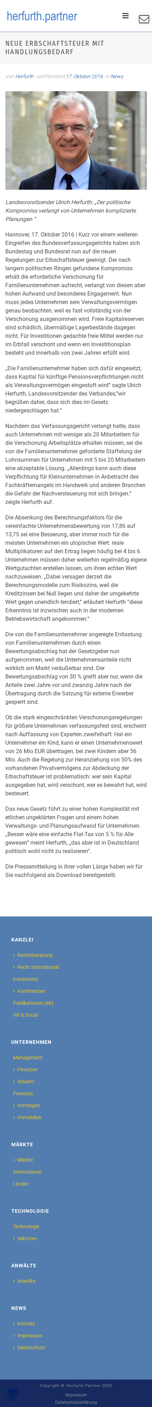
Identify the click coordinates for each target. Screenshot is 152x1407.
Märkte (25, 1160)
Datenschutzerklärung (76, 1402)
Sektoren (27, 1238)
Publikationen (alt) (33, 1003)
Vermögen (28, 1105)
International (27, 1172)
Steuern (25, 1081)
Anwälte (26, 1281)
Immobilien (29, 1117)
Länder (21, 1184)
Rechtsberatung (35, 955)
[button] (12, 1394)
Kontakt (26, 1323)
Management (27, 1057)
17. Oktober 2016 (84, 76)
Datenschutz (31, 1347)
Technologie (26, 1226)
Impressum (29, 1335)
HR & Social (25, 1015)
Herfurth (24, 76)
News (117, 76)
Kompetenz (25, 979)
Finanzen (27, 1069)
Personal (23, 1093)
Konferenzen (31, 991)
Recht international (38, 967)
